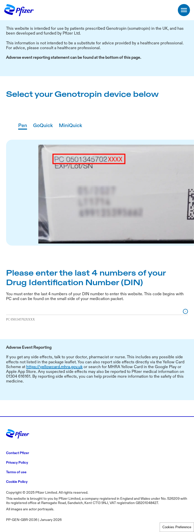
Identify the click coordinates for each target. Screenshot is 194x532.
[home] (19, 10)
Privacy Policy (125, 157)
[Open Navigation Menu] (184, 10)
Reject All (145, 170)
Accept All (107, 170)
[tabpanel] (97, 234)
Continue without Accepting (149, 71)
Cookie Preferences (176, 527)
